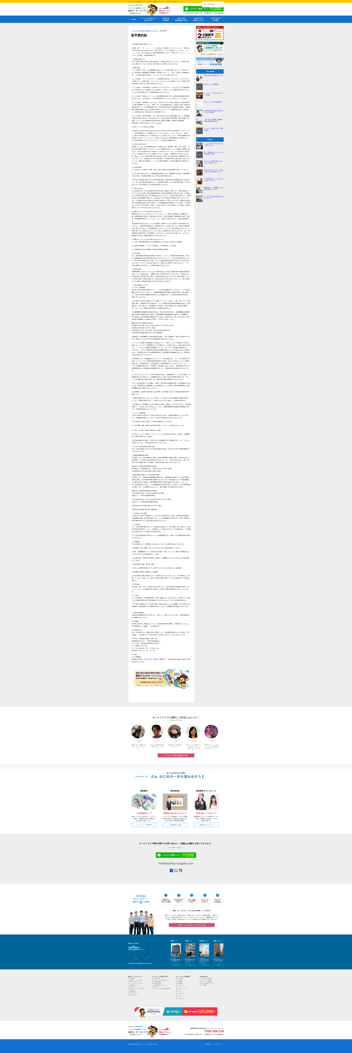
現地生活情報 (157, 983)
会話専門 (180, 980)
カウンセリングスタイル (136, 983)
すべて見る (181, 978)
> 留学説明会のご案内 (175, 825)
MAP (176, 964)
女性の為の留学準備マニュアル (213, 75)
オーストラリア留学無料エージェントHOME (133, 19)
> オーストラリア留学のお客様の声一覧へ (176, 755)
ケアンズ (180, 987)
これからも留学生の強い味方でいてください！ (157, 746)
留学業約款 (208, 1044)
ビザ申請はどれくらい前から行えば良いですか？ (213, 179)
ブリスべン (181, 997)
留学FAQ (156, 987)
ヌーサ (179, 992)
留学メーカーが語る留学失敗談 (162, 988)
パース (179, 995)
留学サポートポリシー (136, 981)
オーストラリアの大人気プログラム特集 (213, 94)
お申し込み (133, 995)
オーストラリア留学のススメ (161, 980)
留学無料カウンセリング (199, 19)
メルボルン (181, 998)
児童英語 (180, 981)
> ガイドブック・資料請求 (144, 825)
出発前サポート (134, 985)
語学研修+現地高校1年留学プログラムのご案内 (214, 111)
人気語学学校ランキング (160, 985)
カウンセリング (134, 993)
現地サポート (133, 987)
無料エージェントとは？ (136, 980)
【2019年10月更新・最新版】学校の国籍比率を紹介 (213, 120)
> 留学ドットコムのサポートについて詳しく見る (192, 925)
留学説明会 (133, 992)
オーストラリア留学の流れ (137, 988)
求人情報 (203, 985)
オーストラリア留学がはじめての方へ (149, 19)
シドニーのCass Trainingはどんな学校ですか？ (213, 144)
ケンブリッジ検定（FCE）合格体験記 (213, 129)
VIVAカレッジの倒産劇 (211, 84)
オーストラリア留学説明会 (181, 19)
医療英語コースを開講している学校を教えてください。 (213, 188)
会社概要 (132, 978)
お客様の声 (157, 978)
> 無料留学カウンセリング (206, 825)
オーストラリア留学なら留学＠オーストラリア (140, 10)
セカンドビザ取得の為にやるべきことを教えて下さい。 (213, 162)
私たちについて (216, 19)
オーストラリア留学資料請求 (166, 19)
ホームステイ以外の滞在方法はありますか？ (213, 197)
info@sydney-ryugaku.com (176, 863)
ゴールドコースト (182, 988)
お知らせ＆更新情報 (206, 978)
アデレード (181, 985)
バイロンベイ (181, 993)
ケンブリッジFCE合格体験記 (213, 102)
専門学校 (180, 983)
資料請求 (132, 990)
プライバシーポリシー (217, 1044)
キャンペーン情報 (206, 980)
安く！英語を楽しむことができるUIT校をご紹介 (213, 153)
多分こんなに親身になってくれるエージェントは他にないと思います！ (193, 747)
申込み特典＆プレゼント (208, 983)
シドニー (180, 990)
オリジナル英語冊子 (206, 981)
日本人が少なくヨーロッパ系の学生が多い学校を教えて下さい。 (213, 171)
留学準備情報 (157, 981)
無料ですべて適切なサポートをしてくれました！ (138, 746)
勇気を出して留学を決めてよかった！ (175, 745)
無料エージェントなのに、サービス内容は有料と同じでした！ (212, 746)
